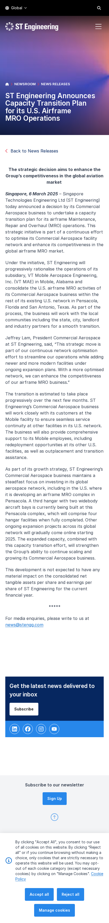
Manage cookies (54, 910)
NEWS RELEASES (55, 84)
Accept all (39, 894)
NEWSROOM (25, 84)
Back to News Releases (34, 151)
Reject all (70, 894)
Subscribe (24, 709)
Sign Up (54, 798)
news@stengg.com (24, 624)
